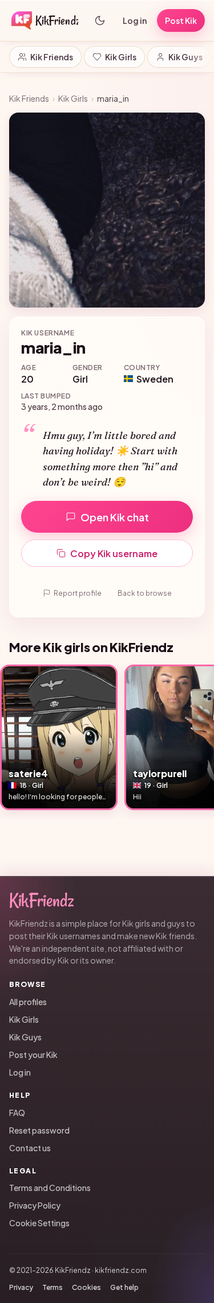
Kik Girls (120, 57)
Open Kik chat (114, 517)
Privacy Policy (34, 1205)
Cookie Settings (39, 1223)
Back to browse (145, 593)
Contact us (30, 1148)
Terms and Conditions (50, 1187)
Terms (52, 1287)
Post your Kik (33, 1054)
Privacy (21, 1287)
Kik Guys (185, 57)
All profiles (28, 1002)
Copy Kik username (114, 553)
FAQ (17, 1112)
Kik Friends (51, 57)
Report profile (78, 593)
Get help (124, 1287)
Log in (135, 20)
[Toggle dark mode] (99, 20)
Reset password (39, 1130)
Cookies (86, 1287)
